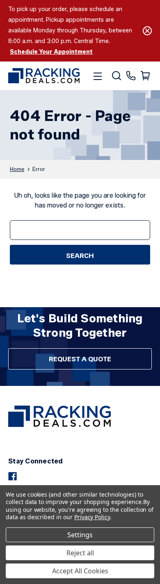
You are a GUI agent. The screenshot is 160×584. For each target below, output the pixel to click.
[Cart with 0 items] (144, 76)
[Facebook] (12, 476)
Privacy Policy (92, 517)
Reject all (80, 552)
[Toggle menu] (97, 76)
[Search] (116, 76)
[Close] (147, 30)
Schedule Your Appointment (51, 51)
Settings (80, 534)
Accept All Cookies (80, 570)
